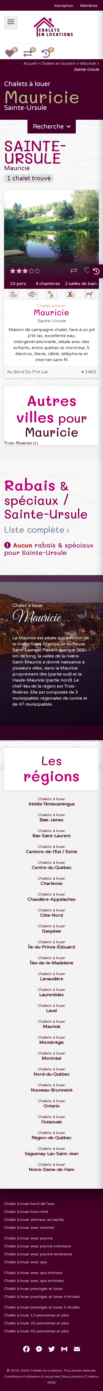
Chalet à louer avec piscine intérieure (37, 1246)
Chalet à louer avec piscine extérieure (38, 1254)
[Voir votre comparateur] (30, 55)
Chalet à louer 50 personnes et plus (36, 1331)
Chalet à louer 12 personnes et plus (36, 1315)
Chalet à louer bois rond (26, 1211)
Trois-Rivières (21, 443)
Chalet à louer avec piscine (28, 1238)
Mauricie (88, 63)
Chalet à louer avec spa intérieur (33, 1272)
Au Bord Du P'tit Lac (27, 372)
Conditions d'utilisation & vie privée (32, 1376)
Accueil (29, 63)
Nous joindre (72, 1376)
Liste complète (34, 529)
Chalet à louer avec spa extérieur (34, 1280)
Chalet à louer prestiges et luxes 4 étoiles (42, 1296)
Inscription (63, 5)
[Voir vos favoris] (12, 55)
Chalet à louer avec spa (25, 1262)
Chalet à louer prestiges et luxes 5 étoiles (42, 1307)
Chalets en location (58, 63)
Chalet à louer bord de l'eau (29, 1203)
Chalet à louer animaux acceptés (34, 1219)
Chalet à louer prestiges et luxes (33, 1288)
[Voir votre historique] (48, 55)
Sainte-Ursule (86, 69)
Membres (89, 5)
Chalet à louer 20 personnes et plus (36, 1323)
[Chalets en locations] (53, 26)
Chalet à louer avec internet (29, 1227)
